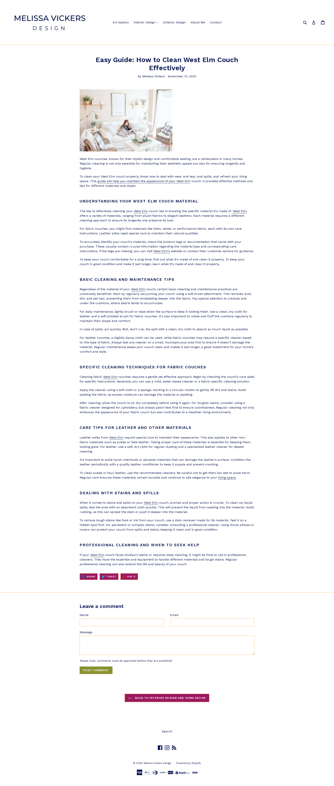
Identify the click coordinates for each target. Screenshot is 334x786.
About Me (198, 22)
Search (167, 731)
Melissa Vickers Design (157, 763)
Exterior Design (174, 22)
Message (86, 632)
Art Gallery (121, 22)
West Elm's (161, 251)
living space (227, 477)
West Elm (141, 211)
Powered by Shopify (188, 763)
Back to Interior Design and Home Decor (170, 697)
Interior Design (145, 22)
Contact (216, 22)
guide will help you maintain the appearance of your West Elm (144, 181)
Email (174, 615)
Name (84, 615)
